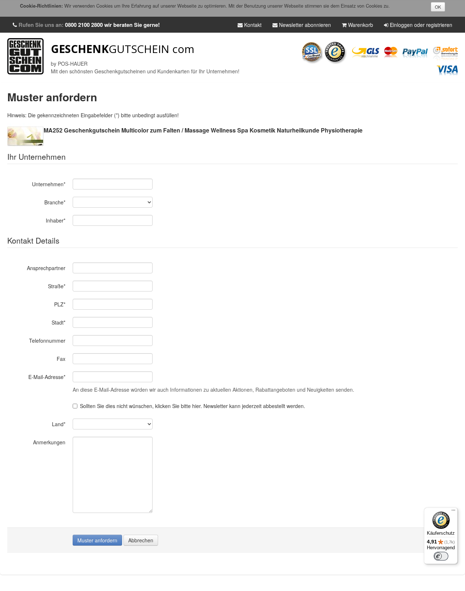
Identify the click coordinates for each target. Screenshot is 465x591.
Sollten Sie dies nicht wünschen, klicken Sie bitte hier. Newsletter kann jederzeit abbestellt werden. (192, 405)
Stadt (58, 322)
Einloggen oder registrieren (420, 24)
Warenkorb (360, 24)
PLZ (59, 304)
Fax (61, 358)
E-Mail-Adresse (46, 376)
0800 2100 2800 (84, 25)
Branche (54, 202)
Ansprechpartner (46, 268)
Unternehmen (48, 184)
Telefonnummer (47, 340)
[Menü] (453, 512)
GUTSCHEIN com (122, 48)
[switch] (441, 556)
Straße (56, 286)
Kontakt (252, 24)
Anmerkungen (49, 442)
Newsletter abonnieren (304, 24)
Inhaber (55, 220)
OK (438, 7)
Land (58, 424)
